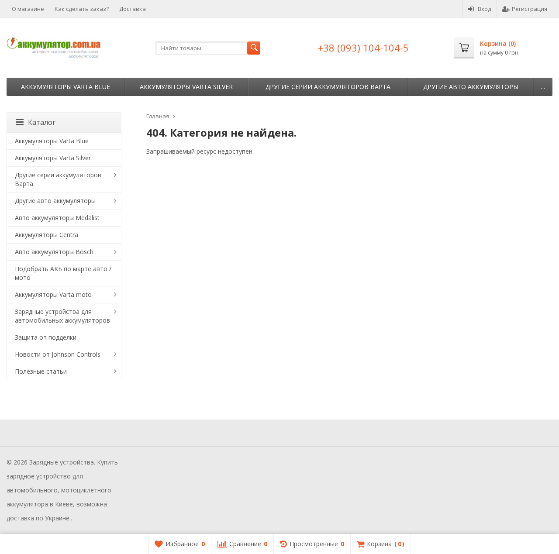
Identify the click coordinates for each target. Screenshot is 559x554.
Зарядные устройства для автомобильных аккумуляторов (62, 315)
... (543, 87)
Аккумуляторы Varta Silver (186, 87)
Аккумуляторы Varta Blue (65, 87)
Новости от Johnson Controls (57, 354)
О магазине (28, 9)
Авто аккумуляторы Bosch (54, 252)
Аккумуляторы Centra (46, 235)
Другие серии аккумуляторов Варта (328, 87)
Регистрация (529, 9)
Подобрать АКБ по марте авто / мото (63, 273)
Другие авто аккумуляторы (470, 87)
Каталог (41, 122)
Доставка (132, 9)
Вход (484, 9)
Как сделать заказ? (82, 9)
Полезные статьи (41, 371)
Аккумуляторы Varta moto (53, 294)
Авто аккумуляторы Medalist (57, 217)
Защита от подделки (45, 337)
